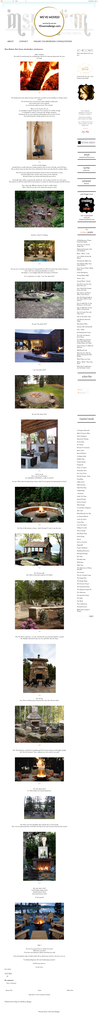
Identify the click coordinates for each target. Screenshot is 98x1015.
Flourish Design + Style (83, 476)
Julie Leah (80, 510)
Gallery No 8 (80, 482)
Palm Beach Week (82, 324)
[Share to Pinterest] (11, 973)
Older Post (70, 990)
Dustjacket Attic (82, 470)
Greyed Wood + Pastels (83, 281)
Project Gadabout (82, 548)
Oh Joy (79, 539)
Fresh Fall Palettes (82, 272)
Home (39, 990)
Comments (82, 392)
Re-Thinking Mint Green (84, 332)
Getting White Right (83, 275)
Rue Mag (79, 556)
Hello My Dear (81, 485)
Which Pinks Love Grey (83, 359)
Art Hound (80, 444)
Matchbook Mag (82, 533)
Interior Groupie (81, 502)
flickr (39, 92)
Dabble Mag (80, 459)
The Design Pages (82, 581)
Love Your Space (82, 525)
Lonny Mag (80, 522)
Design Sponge (81, 462)
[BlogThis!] (7, 973)
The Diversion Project (83, 584)
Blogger (57, 1011)
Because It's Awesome (83, 447)
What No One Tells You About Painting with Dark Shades (84, 354)
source (39, 263)
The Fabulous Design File (84, 589)
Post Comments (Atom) (43, 994)
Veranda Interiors (82, 606)
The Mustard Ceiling (83, 595)
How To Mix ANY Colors (84, 316)
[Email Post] (7, 976)
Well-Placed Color (82, 350)
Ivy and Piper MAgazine (84, 507)
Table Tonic (80, 565)
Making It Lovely (82, 527)
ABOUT (10, 41)
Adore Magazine (82, 436)
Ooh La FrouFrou (82, 542)
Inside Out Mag (81, 496)
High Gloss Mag (81, 487)
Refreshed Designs (82, 553)
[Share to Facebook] (9, 973)
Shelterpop (80, 562)
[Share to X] (8, 973)
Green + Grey (81, 278)
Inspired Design (81, 499)
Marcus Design (81, 530)
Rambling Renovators (83, 550)
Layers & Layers (81, 519)
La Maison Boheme (82, 516)
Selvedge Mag (81, 559)
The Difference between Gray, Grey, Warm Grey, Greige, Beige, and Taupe (84, 341)
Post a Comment (11, 983)
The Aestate (80, 572)
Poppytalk (80, 545)
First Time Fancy (82, 473)
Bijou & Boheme (81, 453)
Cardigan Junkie (81, 456)
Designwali (80, 465)
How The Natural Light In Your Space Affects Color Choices (84, 299)
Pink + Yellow (80, 329)
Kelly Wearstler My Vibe (84, 513)
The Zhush (80, 601)
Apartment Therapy (83, 439)
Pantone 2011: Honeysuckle (84, 326)
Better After (80, 450)
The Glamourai (81, 592)
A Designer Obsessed (83, 430)
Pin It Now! (8, 969)
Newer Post (9, 990)
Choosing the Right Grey (84, 261)
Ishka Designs (81, 505)
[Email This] (5, 973)
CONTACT (23, 41)
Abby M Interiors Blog (83, 433)
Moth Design (80, 536)
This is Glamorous (82, 604)
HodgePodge (81, 490)
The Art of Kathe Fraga (84, 575)
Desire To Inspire (82, 467)
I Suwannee (80, 493)
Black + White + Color (83, 253)
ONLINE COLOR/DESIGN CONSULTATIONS (53, 41)
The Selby (80, 598)
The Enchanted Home (83, 586)
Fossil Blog (80, 479)
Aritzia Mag (80, 442)
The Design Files (81, 578)
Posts (80, 389)
